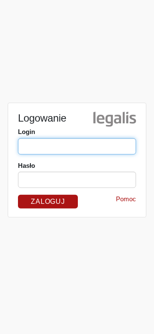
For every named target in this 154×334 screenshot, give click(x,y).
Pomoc (126, 199)
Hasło (26, 165)
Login (26, 131)
